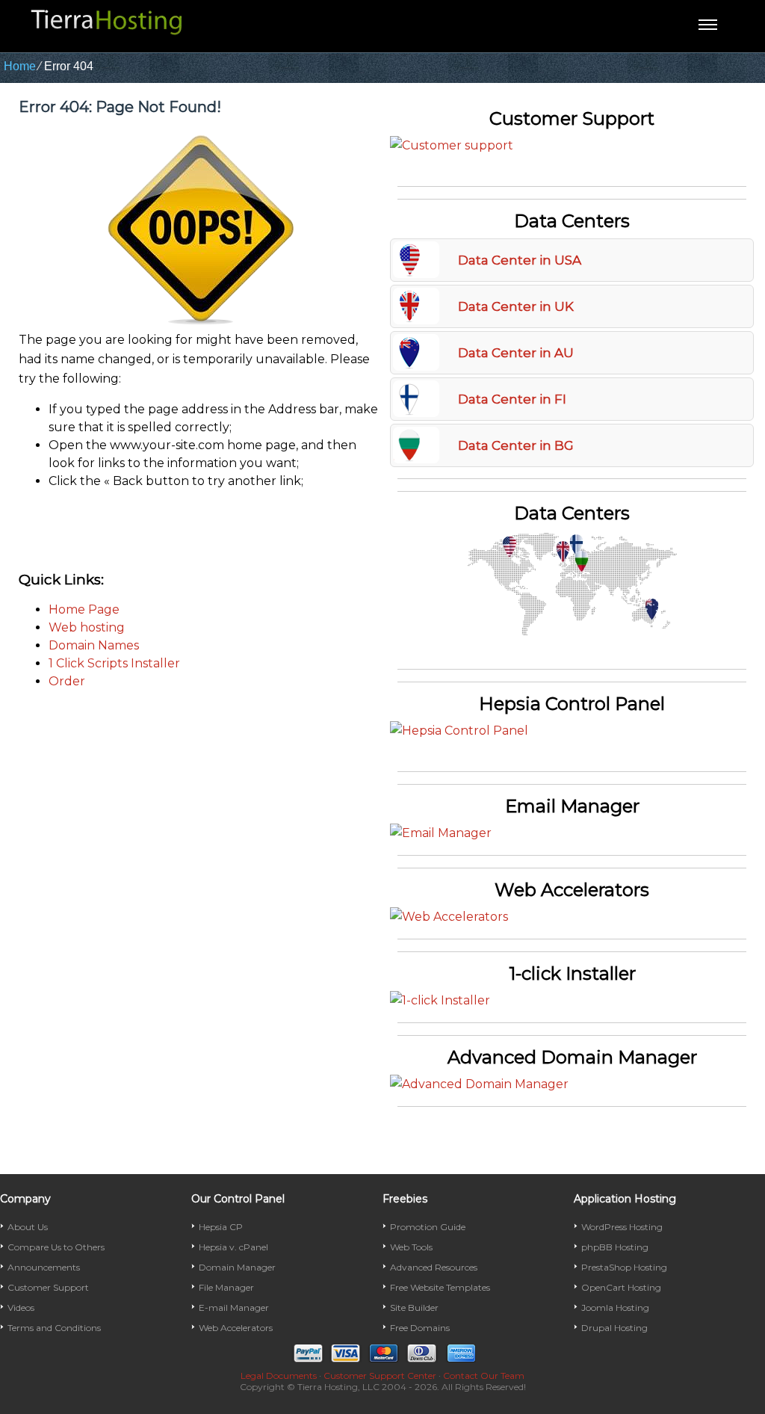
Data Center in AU (516, 352)
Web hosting (87, 627)
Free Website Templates (440, 1287)
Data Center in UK (516, 306)
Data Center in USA (519, 260)
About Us (27, 1226)
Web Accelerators (236, 1327)
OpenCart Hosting (621, 1287)
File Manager (226, 1287)
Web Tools (411, 1247)
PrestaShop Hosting (624, 1267)
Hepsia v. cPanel (233, 1247)
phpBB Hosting (614, 1247)
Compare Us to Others (56, 1247)
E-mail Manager (234, 1307)
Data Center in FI (512, 399)
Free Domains (420, 1327)
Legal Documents (279, 1375)
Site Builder (414, 1307)
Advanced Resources (433, 1267)
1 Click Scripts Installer (114, 663)
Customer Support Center (379, 1375)
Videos (20, 1307)
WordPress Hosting (622, 1226)
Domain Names (94, 645)
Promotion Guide (427, 1226)
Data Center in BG (516, 445)
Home (20, 66)
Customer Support (48, 1287)
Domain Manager (237, 1267)
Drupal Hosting (614, 1327)
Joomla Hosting (615, 1307)
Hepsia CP (221, 1226)
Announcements (43, 1267)
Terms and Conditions (54, 1327)
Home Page (84, 609)
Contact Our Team (483, 1375)
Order (67, 681)
